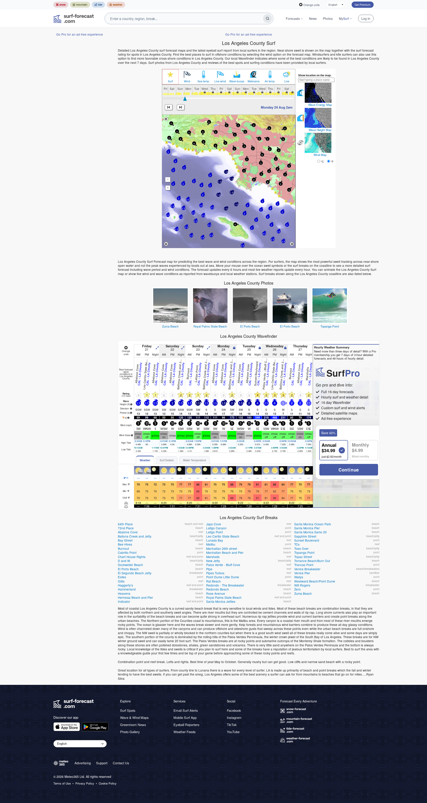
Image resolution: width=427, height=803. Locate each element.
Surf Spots (127, 710)
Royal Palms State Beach (210, 326)
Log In (365, 18)
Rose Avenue (215, 593)
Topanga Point (329, 326)
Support (101, 763)
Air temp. (270, 81)
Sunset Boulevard (306, 540)
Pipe (209, 569)
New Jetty (213, 560)
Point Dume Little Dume (222, 577)
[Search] (267, 18)
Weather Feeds (184, 731)
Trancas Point (303, 564)
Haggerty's (125, 585)
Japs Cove (213, 524)
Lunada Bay (214, 540)
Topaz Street (303, 556)
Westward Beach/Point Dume (314, 581)
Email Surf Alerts (185, 710)
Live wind (220, 81)
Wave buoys (236, 81)
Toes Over (301, 548)
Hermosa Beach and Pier (135, 597)
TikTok (232, 724)
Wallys (298, 577)
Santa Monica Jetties (220, 601)
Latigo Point (214, 532)
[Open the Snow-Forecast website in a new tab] (60, 5)
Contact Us (121, 763)
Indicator (124, 601)
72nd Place (126, 528)
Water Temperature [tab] (194, 460)
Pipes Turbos (215, 573)
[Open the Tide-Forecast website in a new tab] (98, 5)
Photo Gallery (130, 731)
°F (332, 161)
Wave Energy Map (320, 105)
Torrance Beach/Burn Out (312, 560)
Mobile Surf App (185, 717)
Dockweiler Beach (130, 564)
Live (286, 81)
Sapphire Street (305, 536)
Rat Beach (213, 581)
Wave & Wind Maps (134, 717)
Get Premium (363, 4)
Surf (170, 81)
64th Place (125, 524)
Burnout (123, 548)
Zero (297, 589)
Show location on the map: (314, 75)
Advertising (83, 763)
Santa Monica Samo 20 (310, 532)
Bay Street (125, 540)
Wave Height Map (320, 130)
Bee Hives (125, 544)
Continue (348, 469)
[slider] (184, 98)
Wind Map (320, 155)
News (313, 18)
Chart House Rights (131, 556)
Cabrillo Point (127, 552)
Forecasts (293, 18)
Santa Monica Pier (307, 528)
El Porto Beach (250, 326)
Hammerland (127, 589)
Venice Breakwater (307, 569)
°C (322, 161)
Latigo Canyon (216, 528)
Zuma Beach (170, 326)
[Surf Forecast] (73, 18)
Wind (187, 81)
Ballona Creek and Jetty (134, 536)
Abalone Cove (128, 532)
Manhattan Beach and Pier (225, 552)
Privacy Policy (84, 783)
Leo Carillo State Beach (222, 536)
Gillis (121, 581)
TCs (297, 544)
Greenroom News (133, 724)
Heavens (124, 593)
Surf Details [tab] (167, 460)
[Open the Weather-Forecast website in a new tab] (116, 5)
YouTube (233, 731)
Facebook (234, 710)
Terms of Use (62, 783)
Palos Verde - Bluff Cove (223, 564)
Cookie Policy (108, 783)
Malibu (210, 544)
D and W (124, 560)
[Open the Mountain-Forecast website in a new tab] (80, 5)
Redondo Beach (217, 589)
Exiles (122, 577)
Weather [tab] (145, 460)
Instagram (234, 717)
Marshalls (213, 556)
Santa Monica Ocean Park (312, 524)
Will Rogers (302, 585)
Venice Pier (302, 573)
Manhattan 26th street (221, 548)
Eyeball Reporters (186, 724)
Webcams (254, 81)
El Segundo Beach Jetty (134, 573)
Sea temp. (203, 81)
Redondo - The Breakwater (225, 585)
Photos (328, 18)
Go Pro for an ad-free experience (79, 34)
